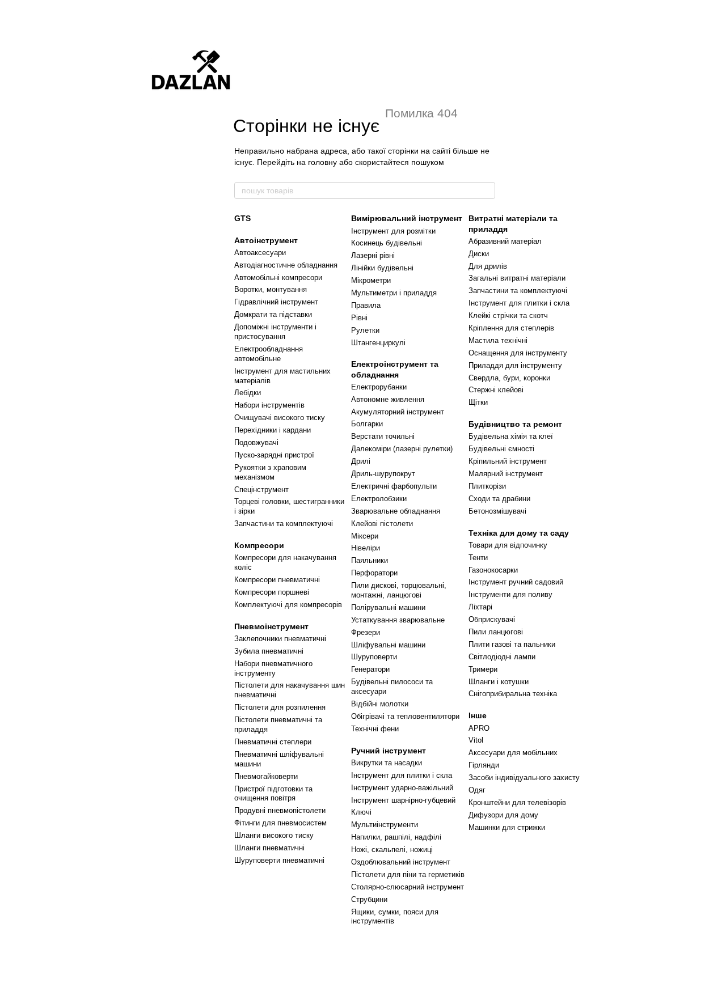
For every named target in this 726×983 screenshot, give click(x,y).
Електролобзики (379, 498)
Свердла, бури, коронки (509, 378)
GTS (242, 218)
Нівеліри (365, 548)
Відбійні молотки (379, 704)
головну (322, 162)
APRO (478, 728)
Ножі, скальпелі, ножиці (392, 849)
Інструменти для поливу (510, 594)
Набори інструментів (269, 405)
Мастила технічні (497, 340)
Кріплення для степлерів (511, 328)
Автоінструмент (266, 240)
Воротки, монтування (270, 289)
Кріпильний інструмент (507, 461)
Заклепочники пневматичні (280, 638)
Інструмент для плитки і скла (401, 775)
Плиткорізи (487, 486)
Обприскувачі (491, 619)
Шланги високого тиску (274, 835)
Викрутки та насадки (386, 763)
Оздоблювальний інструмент (400, 862)
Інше (477, 715)
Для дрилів (487, 266)
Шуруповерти (374, 656)
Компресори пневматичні (277, 579)
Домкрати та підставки (273, 314)
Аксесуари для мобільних (513, 752)
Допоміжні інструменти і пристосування (275, 332)
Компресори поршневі (271, 592)
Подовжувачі (256, 442)
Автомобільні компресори (278, 277)
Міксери (364, 536)
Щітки (478, 402)
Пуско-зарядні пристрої (274, 455)
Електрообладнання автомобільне (268, 354)
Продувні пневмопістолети (280, 810)
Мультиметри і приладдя (394, 293)
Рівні (359, 317)
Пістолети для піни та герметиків (408, 874)
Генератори (370, 669)
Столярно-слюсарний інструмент (407, 887)
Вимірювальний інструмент (406, 218)
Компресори (259, 545)
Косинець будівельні (386, 243)
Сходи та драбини (499, 498)
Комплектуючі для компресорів (288, 604)
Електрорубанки (379, 387)
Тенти (478, 557)
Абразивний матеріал (505, 241)
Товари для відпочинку (507, 545)
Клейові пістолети (382, 523)
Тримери (482, 669)
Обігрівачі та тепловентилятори (405, 716)
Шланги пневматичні (269, 848)
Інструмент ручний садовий (515, 582)
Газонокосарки (493, 570)
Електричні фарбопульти (394, 486)
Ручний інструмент (388, 750)
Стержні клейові (496, 389)
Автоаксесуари (260, 252)
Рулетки (365, 330)
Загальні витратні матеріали (516, 278)
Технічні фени (375, 728)
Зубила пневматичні (268, 651)
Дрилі (360, 461)
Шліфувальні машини (388, 645)
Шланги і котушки (498, 681)
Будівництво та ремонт (515, 424)
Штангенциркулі (378, 342)
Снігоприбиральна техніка (512, 693)
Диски (478, 253)
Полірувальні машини (388, 607)
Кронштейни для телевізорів (517, 802)
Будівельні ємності (501, 448)
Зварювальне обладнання (395, 511)
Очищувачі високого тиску (279, 417)
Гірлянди (483, 765)
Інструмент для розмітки (393, 231)
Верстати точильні (383, 436)
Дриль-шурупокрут (383, 473)
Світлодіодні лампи (501, 656)
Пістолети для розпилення (280, 707)
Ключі (361, 812)
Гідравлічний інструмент (276, 302)
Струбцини (369, 899)
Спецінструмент (261, 489)
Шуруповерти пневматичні (279, 860)
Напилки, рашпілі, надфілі (396, 837)
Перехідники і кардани (272, 430)
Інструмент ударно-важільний (402, 787)
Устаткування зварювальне (398, 620)
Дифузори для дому (503, 815)
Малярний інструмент (505, 473)
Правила (366, 305)
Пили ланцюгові (495, 632)
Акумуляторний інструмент (397, 412)
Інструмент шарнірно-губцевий (403, 800)
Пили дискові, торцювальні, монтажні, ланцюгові (398, 590)
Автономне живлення (387, 399)
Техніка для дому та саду (518, 532)
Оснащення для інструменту (517, 353)
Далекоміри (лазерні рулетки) (402, 448)
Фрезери (365, 632)
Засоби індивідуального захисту (524, 777)
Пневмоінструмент (271, 626)
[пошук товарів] (486, 190)
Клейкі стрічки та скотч (508, 315)
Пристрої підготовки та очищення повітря (273, 794)
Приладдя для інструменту (515, 365)
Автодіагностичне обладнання (285, 265)
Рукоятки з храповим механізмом (270, 472)
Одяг (477, 790)
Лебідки (247, 392)
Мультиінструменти (384, 824)
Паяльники (369, 560)
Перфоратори (374, 573)
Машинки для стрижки (506, 827)
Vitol (475, 740)
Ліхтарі (480, 607)
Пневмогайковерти (266, 776)
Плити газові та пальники (511, 644)
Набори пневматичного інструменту (273, 668)
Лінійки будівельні (382, 268)
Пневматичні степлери (272, 742)
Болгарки (367, 424)
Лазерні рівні (373, 255)
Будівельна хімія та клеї (510, 436)
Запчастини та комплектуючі (283, 523)
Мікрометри (371, 280)
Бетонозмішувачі (497, 511)
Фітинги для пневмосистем (280, 823)
